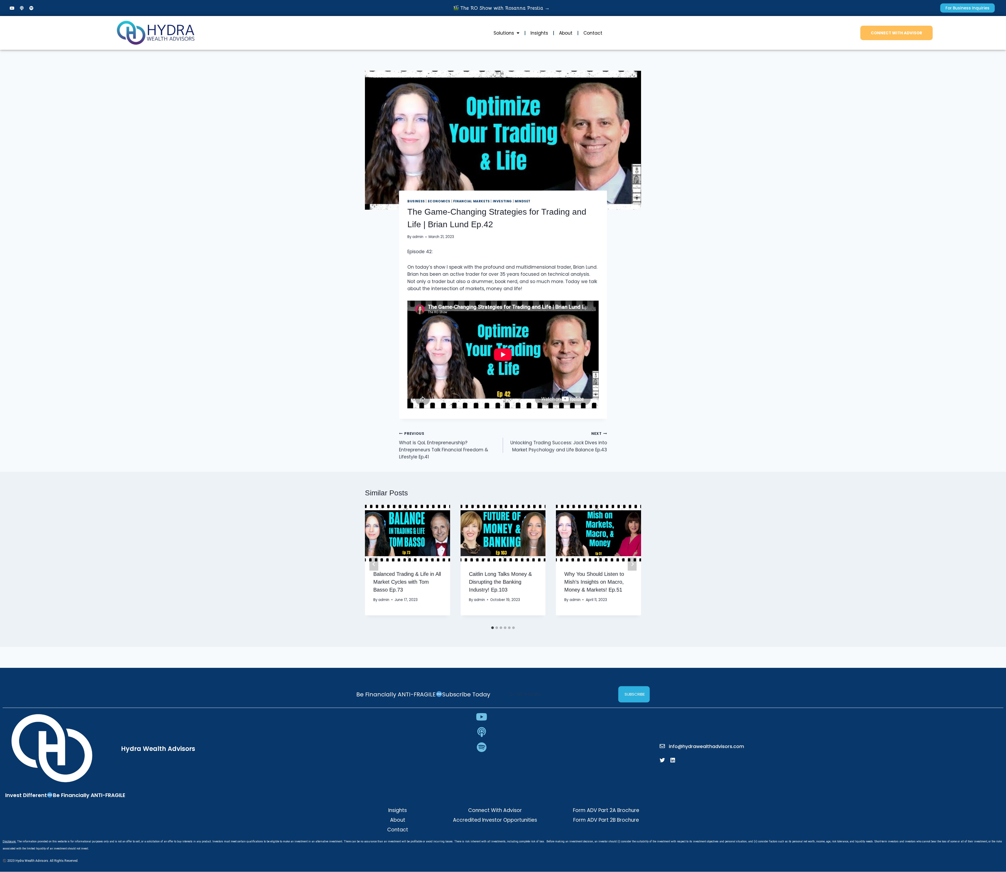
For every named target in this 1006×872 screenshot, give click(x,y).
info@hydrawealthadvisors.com (706, 746)
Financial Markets (471, 201)
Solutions (504, 33)
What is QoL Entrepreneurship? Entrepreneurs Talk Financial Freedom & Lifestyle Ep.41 (443, 445)
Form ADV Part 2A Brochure (606, 810)
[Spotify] (31, 8)
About (565, 33)
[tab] (492, 627)
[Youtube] (12, 8)
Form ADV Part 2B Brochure (606, 820)
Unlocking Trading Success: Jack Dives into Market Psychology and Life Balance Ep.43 (558, 442)
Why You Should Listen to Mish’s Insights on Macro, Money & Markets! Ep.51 (594, 581)
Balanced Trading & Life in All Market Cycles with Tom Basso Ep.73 (407, 581)
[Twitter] (662, 760)
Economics (439, 201)
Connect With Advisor (495, 810)
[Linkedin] (673, 760)
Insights (539, 33)
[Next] (632, 564)
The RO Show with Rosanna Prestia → (504, 8)
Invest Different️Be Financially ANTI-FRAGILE (65, 795)
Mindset (523, 201)
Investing (502, 201)
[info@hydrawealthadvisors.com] (662, 746)
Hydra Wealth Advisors (158, 748)
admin (417, 236)
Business (416, 201)
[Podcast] (22, 8)
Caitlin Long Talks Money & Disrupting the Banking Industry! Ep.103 (500, 581)
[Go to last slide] (373, 564)
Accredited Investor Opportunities (495, 820)
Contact (592, 33)
